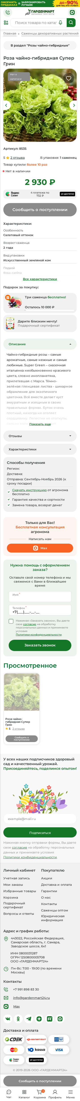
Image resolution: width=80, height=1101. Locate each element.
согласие (29, 624)
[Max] (72, 12)
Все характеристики (40, 279)
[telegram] (28, 1018)
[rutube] (49, 1018)
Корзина (10, 897)
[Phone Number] (7, 12)
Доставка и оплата (56, 885)
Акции (46, 878)
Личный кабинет (19, 870)
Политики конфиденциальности (39, 635)
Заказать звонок (40, 645)
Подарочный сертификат (14, 905)
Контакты (49, 904)
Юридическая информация (53, 918)
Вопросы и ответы (18, 914)
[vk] (7, 1018)
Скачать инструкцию (29, 490)
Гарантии (49, 891)
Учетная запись (16, 878)
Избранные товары (19, 891)
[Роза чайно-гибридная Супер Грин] (21, 692)
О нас (46, 897)
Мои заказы (13, 885)
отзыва (17, 158)
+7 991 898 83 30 (26, 989)
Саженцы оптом (54, 910)
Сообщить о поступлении (40, 1081)
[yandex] (39, 1018)
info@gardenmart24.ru (31, 998)
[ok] (18, 1018)
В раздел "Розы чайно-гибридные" (40, 45)
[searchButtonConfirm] (71, 22)
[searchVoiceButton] (60, 22)
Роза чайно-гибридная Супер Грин (17, 721)
